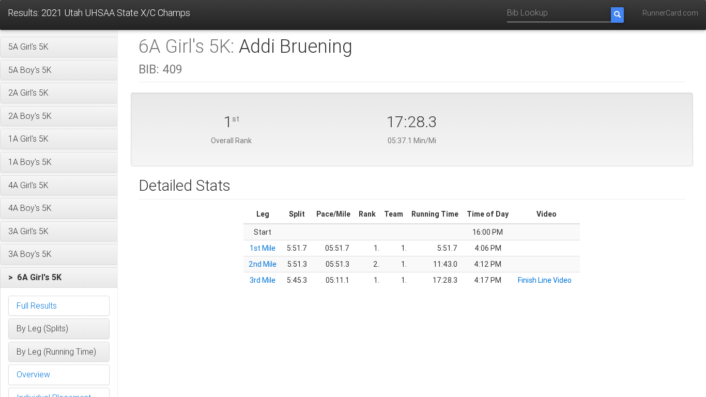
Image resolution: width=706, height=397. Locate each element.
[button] (59, 47)
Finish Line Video (545, 280)
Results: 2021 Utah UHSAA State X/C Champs (99, 13)
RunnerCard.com (670, 13)
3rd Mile (262, 280)
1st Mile (262, 248)
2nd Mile (263, 264)
